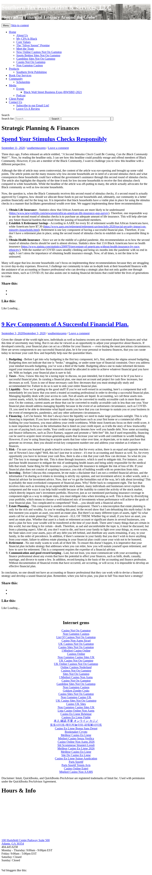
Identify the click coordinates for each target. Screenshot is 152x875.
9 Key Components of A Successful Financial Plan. (65, 324)
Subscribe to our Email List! (32, 105)
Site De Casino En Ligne (76, 755)
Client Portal (16, 98)
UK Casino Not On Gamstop (76, 660)
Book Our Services (20, 75)
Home (12, 32)
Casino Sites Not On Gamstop (76, 647)
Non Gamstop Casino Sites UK (76, 657)
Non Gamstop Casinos (29, 65)
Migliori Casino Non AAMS (76, 771)
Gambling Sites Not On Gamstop (35, 58)
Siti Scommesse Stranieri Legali (76, 745)
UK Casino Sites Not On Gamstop (76, 700)
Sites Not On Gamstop (76, 673)
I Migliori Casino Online (76, 650)
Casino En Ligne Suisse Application (76, 758)
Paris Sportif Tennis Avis (76, 765)
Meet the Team (25, 48)
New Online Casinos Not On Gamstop (39, 52)
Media (12, 85)
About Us (22, 35)
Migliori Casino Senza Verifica (76, 738)
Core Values (23, 42)
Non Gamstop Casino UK (76, 697)
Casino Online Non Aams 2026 (76, 741)
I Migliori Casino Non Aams (76, 677)
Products (14, 68)
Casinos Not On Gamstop (76, 670)
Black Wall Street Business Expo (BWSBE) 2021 (53, 92)
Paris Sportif (76, 761)
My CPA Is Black (26, 38)
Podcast (20, 95)
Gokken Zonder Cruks (76, 690)
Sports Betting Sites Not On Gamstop (38, 55)
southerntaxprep (36, 147)
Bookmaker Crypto (76, 731)
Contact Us (15, 102)
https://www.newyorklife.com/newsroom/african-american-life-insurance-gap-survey (59, 213)
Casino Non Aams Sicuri (76, 640)
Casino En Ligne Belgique (76, 714)
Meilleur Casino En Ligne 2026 (76, 748)
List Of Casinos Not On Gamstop (76, 637)
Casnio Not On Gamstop (30, 62)
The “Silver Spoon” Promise (33, 45)
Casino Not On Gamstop (76, 630)
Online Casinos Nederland (76, 667)
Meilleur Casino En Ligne (76, 735)
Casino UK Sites (76, 704)
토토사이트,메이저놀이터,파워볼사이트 (76, 724)
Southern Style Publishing (31, 72)
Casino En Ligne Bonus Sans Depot (76, 728)
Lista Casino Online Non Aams (76, 710)
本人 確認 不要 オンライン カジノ (76, 720)
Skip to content (20, 25)
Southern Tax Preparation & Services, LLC (56, 7)
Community (16, 78)
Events (20, 88)
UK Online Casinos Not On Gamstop (76, 663)
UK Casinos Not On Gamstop (76, 643)
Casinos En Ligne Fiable (76, 717)
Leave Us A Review (28, 108)
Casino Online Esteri (76, 768)
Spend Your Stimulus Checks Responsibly (54, 139)
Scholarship (23, 82)
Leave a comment (58, 147)
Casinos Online (76, 653)
